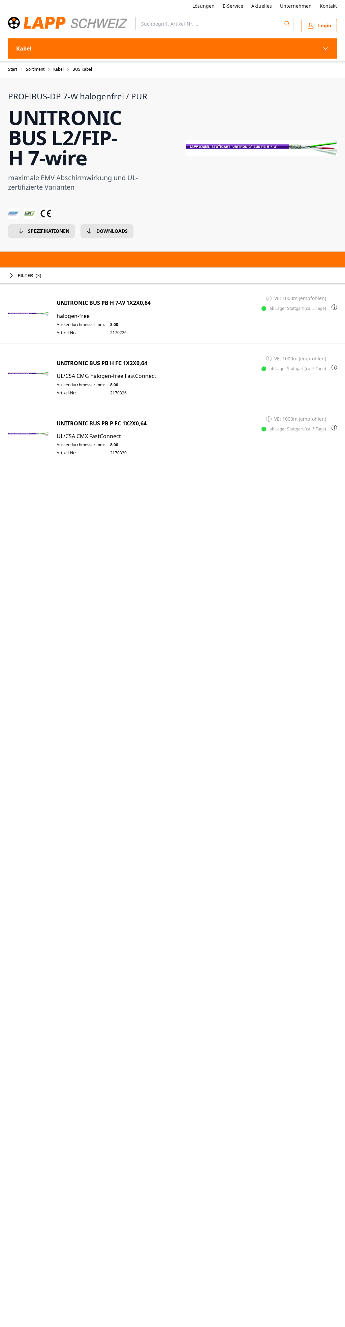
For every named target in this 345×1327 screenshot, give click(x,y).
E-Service (233, 6)
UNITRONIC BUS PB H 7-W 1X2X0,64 (104, 303)
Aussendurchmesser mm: (81, 324)
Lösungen (203, 6)
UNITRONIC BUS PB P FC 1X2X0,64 (102, 423)
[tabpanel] (261, 147)
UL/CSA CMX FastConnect (89, 436)
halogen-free (73, 316)
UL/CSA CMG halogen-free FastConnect (106, 376)
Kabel (58, 69)
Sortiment (35, 69)
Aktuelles (261, 6)
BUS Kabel (82, 69)
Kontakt (328, 6)
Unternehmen (296, 6)
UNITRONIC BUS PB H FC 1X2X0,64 (102, 363)
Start (12, 69)
